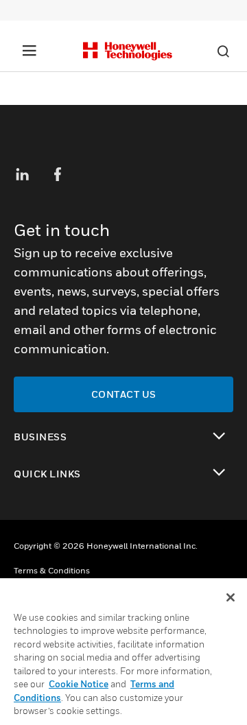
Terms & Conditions (52, 570)
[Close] (230, 597)
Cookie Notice (78, 683)
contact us (123, 394)
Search (223, 51)
